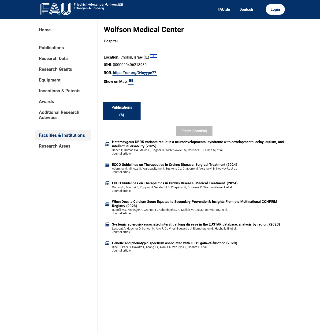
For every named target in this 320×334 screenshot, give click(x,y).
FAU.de (224, 9)
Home (45, 30)
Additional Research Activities (59, 115)
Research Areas (55, 146)
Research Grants (55, 69)
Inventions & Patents (60, 90)
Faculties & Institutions (62, 135)
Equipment (49, 80)
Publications (51, 47)
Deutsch (246, 9)
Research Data (53, 58)
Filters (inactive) (194, 131)
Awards (46, 101)
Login (275, 9)
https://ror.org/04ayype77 (134, 73)
